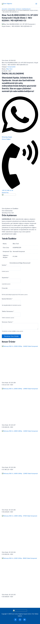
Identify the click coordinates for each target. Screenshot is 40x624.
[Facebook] (15, 619)
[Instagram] (20, 619)
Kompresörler (12, 67)
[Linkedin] (24, 619)
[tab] (20, 209)
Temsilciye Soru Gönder (11, 336)
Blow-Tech (9, 69)
